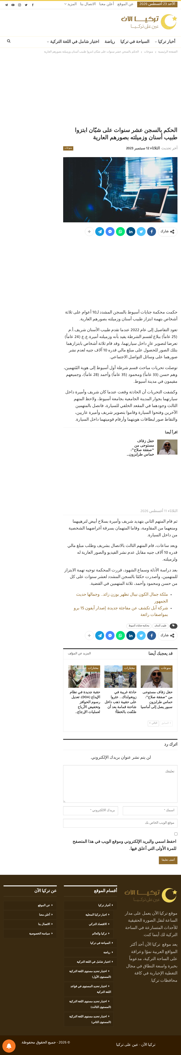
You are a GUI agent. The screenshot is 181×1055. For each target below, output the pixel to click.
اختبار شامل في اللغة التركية (74, 42)
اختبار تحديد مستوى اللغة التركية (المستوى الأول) (90, 974)
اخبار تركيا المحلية (96, 915)
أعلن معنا (106, 5)
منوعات (68, 148)
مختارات (129, 668)
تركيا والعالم (99, 934)
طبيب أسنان (160, 626)
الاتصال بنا (88, 5)
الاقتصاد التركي (98, 924)
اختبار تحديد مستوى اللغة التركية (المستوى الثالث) (90, 1004)
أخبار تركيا (166, 42)
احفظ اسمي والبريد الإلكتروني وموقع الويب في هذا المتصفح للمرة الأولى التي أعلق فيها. (124, 845)
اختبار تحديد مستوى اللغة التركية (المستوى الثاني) (90, 1019)
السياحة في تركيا (134, 42)
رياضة (110, 42)
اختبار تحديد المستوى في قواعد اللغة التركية (90, 989)
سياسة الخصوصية (39, 934)
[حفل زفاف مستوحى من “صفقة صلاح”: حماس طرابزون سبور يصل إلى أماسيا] (167, 447)
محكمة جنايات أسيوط (139, 626)
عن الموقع (125, 5)
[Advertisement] (90, 91)
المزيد (71, 5)
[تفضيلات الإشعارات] (9, 1046)
